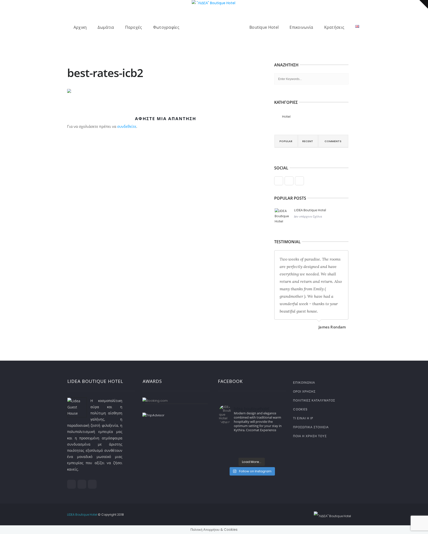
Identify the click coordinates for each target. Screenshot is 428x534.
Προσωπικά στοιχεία (311, 427)
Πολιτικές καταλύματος (314, 400)
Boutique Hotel (264, 27)
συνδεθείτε (126, 126)
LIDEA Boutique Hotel (310, 210)
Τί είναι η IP (303, 418)
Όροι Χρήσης (304, 391)
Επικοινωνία (301, 27)
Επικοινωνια (304, 382)
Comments (332, 141)
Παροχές (133, 27)
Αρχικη (80, 27)
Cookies (300, 409)
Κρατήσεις (334, 27)
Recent (307, 141)
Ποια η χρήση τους (310, 436)
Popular (285, 141)
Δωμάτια (106, 27)
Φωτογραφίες (166, 27)
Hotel (286, 116)
